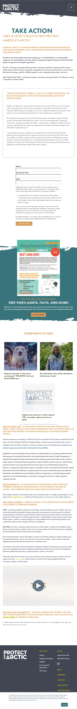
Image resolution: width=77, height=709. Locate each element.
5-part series (18, 559)
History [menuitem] (41, 655)
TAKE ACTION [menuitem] (62, 685)
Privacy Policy (32, 700)
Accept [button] (64, 704)
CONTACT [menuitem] (61, 680)
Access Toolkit (38, 315)
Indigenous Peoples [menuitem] (46, 658)
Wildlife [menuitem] (42, 662)
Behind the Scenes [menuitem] (63, 658)
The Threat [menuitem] (43, 671)
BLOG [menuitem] (59, 670)
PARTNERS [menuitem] (61, 675)
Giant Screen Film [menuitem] (63, 655)
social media (9, 617)
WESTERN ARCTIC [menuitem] (64, 690)
